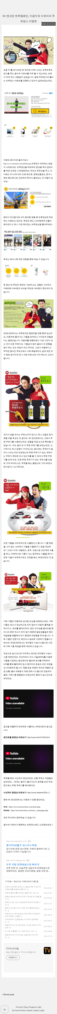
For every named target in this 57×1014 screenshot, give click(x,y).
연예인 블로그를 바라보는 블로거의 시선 (20, 893)
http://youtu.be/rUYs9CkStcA (38, 737)
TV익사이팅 (12, 948)
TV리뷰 (8, 881)
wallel (39, 1007)
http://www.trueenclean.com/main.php (25, 807)
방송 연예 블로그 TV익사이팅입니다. (21, 952)
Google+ (42, 1010)
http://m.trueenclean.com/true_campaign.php (30, 810)
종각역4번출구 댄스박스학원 (21, 845)
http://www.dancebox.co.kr (16, 841)
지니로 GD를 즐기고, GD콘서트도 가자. (19, 931)
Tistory (26, 1007)
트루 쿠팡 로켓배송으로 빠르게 (22, 864)
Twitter (23, 1010)
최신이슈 (17, 881)
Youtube (35, 1010)
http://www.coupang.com (15, 860)
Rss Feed (15, 1010)
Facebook (29, 1010)
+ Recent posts (8, 994)
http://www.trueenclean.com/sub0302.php (17, 164)
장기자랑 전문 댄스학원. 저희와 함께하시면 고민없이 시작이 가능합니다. (28, 850)
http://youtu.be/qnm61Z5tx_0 (38, 793)
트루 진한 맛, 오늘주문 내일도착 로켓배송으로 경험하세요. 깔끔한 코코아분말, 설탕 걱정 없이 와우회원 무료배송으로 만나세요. (28, 869)
